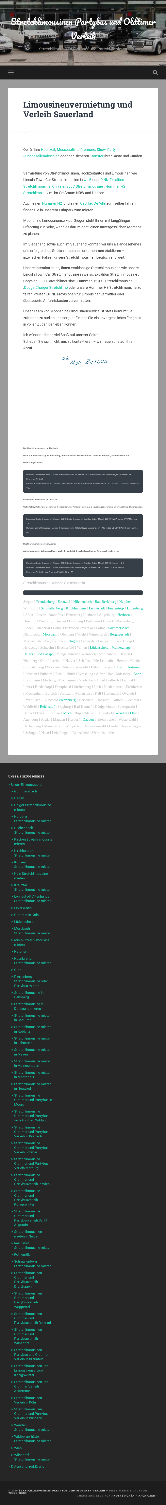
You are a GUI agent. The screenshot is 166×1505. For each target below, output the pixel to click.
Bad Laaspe (44, 654)
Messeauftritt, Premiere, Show (81, 149)
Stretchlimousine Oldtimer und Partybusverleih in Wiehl (32, 1179)
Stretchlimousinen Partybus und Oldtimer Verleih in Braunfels (31, 1354)
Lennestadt (97, 608)
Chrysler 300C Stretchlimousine (77, 186)
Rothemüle (22, 1254)
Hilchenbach (82, 602)
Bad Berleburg (105, 602)
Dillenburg (135, 608)
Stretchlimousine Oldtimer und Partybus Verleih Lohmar (31, 1147)
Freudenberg (45, 602)
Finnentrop (116, 608)
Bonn (137, 674)
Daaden (88, 719)
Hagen (73, 641)
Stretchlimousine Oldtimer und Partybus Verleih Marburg (31, 1163)
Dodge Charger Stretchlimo (46, 287)
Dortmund (134, 667)
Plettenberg (67, 700)
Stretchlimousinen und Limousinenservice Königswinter (31, 1370)
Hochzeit (48, 149)
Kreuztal (64, 602)
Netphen (125, 602)
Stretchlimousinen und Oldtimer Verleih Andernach (31, 1386)
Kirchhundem (76, 608)
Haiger (28, 654)
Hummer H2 (52, 203)
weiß (87, 180)
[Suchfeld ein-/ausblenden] (155, 72)
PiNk (104, 180)
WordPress (17, 1492)
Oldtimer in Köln (26, 915)
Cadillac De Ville (93, 203)
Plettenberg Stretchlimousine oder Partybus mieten (31, 981)
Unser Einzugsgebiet (27, 785)
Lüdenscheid (99, 647)
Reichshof (47, 706)
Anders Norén (123, 1495)
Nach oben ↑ (148, 1495)
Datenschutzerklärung (28, 1466)
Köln (119, 667)
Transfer (96, 156)
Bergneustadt (119, 634)
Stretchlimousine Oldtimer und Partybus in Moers (33, 1099)
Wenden (121, 713)
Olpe (134, 713)
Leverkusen (23, 908)
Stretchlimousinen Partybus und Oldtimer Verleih (83, 28)
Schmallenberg (52, 608)
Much (68, 713)
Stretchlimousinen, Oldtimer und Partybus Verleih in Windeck (31, 1413)
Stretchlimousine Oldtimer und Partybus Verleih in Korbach (31, 1131)
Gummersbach (119, 628)
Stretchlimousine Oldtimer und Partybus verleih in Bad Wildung (31, 1115)
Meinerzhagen (122, 647)
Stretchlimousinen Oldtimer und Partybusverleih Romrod (32, 1318)
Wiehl (18, 1448)
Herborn (124, 615)
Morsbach (50, 634)
